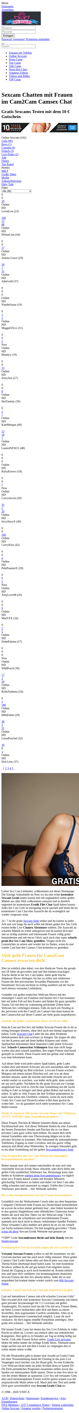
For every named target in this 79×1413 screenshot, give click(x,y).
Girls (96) (7, 141)
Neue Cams (15, 59)
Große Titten (8, 174)
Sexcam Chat (24, 1033)
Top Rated (7, 164)
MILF (4, 171)
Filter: (4, 187)
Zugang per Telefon (20, 52)
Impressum (32, 1398)
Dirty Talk (7, 184)
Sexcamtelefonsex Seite (59, 1149)
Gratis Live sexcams (59, 1339)
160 (3, 217)
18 (2, 434)
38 (2, 721)
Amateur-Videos (18, 72)
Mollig (5, 177)
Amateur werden (31, 1408)
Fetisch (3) (7, 151)
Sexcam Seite (31, 920)
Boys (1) (6, 144)
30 (2, 745)
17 (2, 674)
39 (2, 264)
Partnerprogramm (53, 1408)
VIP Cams (15, 79)
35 (2, 504)
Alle (3, 157)
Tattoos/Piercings (11, 181)
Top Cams (15, 62)
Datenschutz (17, 1398)
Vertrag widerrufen (62, 1405)
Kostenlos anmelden (38, 39)
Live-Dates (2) (9, 154)
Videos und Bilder (19, 76)
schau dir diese (10, 1231)
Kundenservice (49, 1398)
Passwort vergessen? (13, 39)
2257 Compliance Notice (35, 1405)
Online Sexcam (18, 56)
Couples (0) (8, 147)
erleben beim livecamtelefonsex (43, 1175)
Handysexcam (9, 1241)
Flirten (5, 161)
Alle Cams (15, 66)
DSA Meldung (10, 1405)
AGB (4, 1398)
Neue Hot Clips (18, 69)
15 (2, 221)
